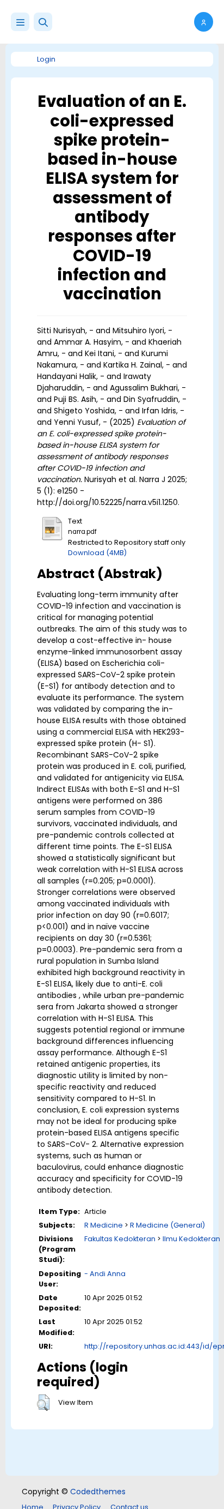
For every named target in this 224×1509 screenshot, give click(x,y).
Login (46, 59)
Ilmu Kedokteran (191, 1238)
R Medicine (103, 1225)
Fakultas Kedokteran (119, 1238)
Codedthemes (98, 1491)
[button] (43, 22)
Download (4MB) (97, 552)
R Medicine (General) (167, 1225)
